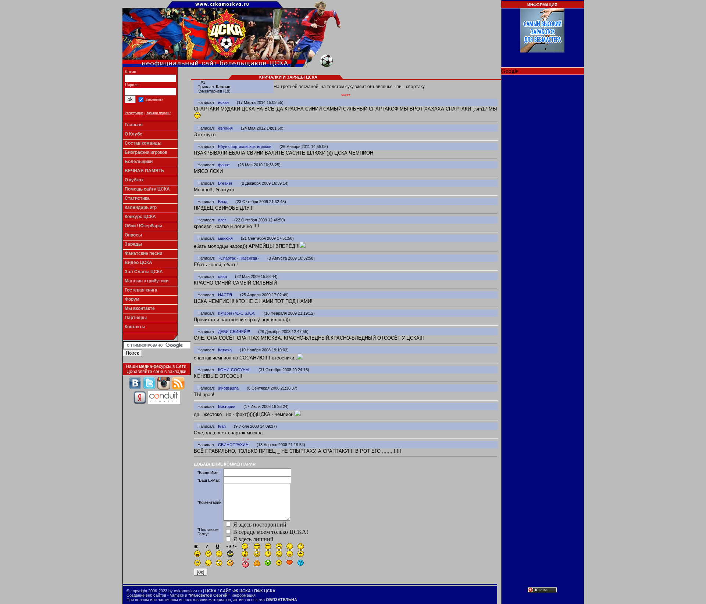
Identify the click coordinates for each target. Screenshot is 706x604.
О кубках (134, 179)
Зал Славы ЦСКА (144, 271)
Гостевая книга (141, 290)
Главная (134, 124)
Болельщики (139, 161)
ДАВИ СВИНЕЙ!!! (234, 331)
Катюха (225, 350)
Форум (132, 299)
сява (222, 276)
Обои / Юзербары (143, 225)
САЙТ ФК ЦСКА (235, 591)
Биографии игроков (146, 152)
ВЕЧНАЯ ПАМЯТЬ (144, 170)
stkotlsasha (228, 388)
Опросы (133, 235)
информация (244, 595)
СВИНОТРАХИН (233, 444)
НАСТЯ (225, 295)
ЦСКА (211, 591)
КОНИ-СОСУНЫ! (234, 370)
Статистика (137, 198)
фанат (224, 165)
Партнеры (136, 317)
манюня (225, 238)
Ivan (222, 426)
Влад (222, 201)
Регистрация (134, 113)
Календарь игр (141, 207)
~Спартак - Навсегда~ (238, 258)
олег (222, 220)
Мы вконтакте (140, 308)
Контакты (135, 326)
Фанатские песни (143, 253)
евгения (225, 128)
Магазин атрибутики (146, 280)
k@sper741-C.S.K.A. (237, 313)
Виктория (226, 406)
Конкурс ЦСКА (140, 216)
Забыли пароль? (158, 113)
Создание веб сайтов (146, 595)
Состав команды (143, 143)
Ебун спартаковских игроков (244, 146)
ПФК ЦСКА (264, 591)
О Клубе (133, 134)
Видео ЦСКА (138, 262)
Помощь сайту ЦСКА (147, 189)
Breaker (225, 183)
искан (223, 102)
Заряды (133, 244)
